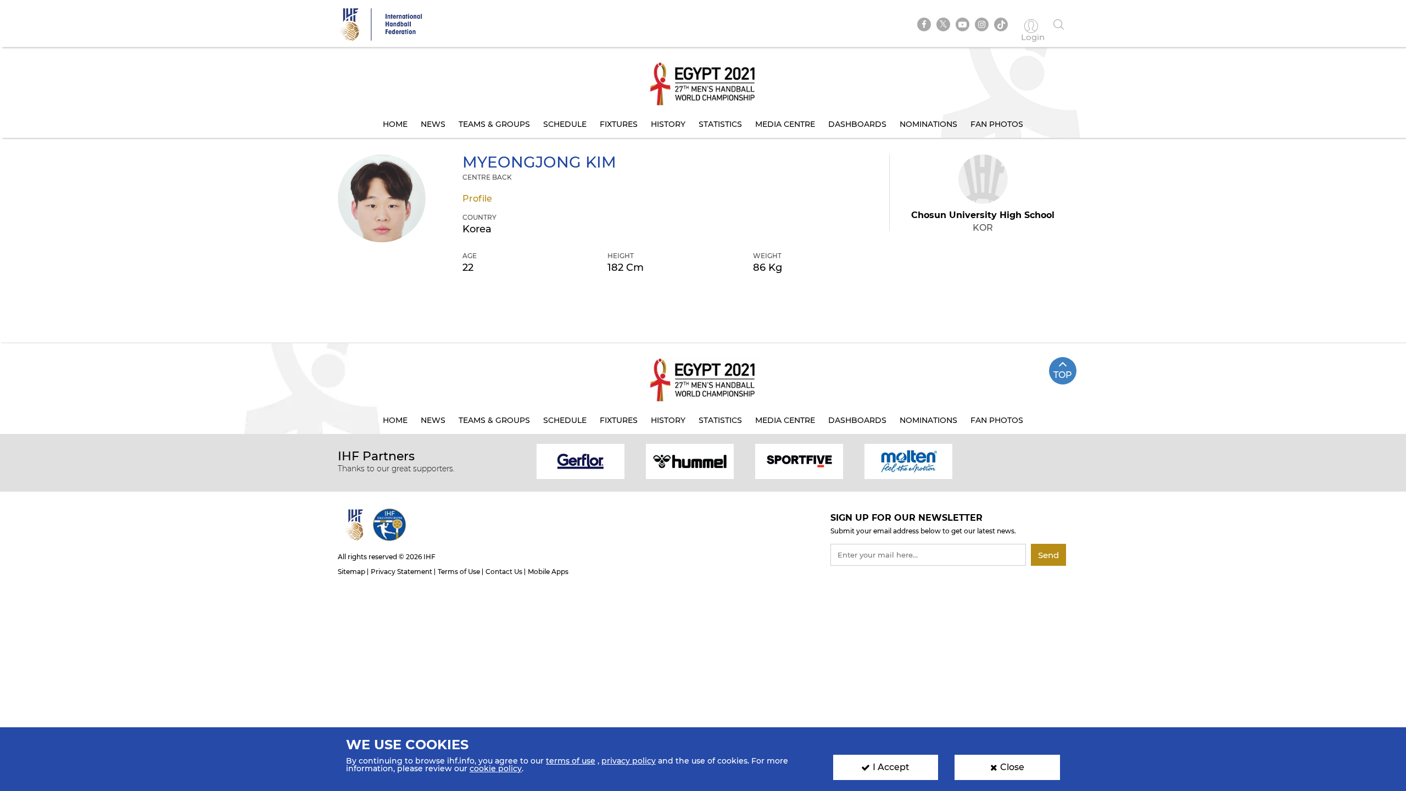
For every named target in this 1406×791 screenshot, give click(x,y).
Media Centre (785, 124)
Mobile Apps (548, 571)
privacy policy (628, 761)
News (433, 124)
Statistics (720, 124)
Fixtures (619, 124)
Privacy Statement (401, 571)
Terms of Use (459, 571)
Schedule (565, 124)
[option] (580, 460)
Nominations (928, 124)
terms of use (570, 761)
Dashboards (857, 124)
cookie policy (496, 768)
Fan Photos (996, 124)
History (668, 124)
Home (395, 124)
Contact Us (504, 571)
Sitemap (351, 571)
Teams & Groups (494, 124)
